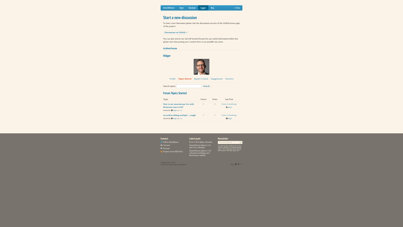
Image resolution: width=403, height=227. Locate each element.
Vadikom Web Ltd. (167, 163)
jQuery (176, 165)
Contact (166, 145)
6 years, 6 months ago (229, 104)
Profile (173, 79)
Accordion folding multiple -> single (179, 115)
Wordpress (183, 165)
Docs (238, 8)
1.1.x (181, 110)
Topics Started (184, 79)
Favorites (229, 79)
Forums (166, 148)
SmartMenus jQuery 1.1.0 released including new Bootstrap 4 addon (200, 153)
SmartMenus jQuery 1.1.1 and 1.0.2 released (200, 146)
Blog (212, 8)
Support (203, 8)
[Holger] (201, 76)
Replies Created (201, 79)
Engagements (217, 79)
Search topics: (169, 86)
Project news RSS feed (173, 151)
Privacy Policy (164, 165)
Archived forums (170, 48)
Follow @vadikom (170, 142)
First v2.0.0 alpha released (200, 142)
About (182, 8)
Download (192, 8)
